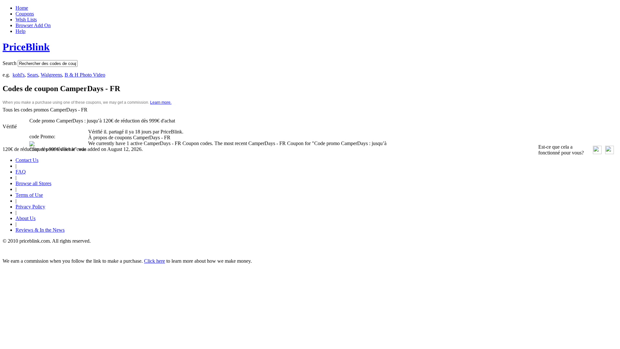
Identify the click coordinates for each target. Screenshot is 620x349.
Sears (32, 75)
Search (9, 63)
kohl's (19, 75)
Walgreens (51, 75)
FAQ (21, 171)
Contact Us (27, 160)
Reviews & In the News (40, 230)
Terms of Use (29, 195)
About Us (26, 218)
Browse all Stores (33, 183)
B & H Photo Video (85, 75)
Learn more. (160, 102)
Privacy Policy (30, 206)
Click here (154, 261)
